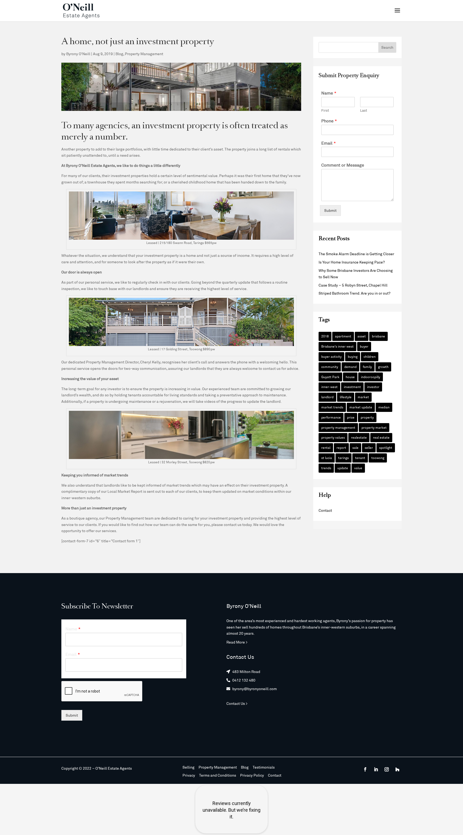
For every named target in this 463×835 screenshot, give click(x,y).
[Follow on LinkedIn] (376, 769)
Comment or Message (342, 164)
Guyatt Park (330, 377)
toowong (377, 458)
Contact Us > (237, 703)
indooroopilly (370, 377)
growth (383, 366)
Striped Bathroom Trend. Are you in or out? (354, 293)
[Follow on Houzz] (397, 769)
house (350, 377)
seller (369, 447)
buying (352, 356)
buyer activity (331, 356)
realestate (359, 437)
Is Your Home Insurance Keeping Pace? (352, 262)
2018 (325, 336)
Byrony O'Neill (78, 53)
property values (333, 437)
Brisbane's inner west (337, 346)
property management (338, 427)
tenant (360, 458)
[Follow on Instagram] (386, 769)
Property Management (144, 53)
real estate (381, 437)
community (329, 366)
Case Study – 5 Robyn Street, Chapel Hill (353, 285)
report (341, 447)
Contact (325, 510)
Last (363, 110)
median (384, 407)
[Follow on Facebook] (365, 769)
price (350, 417)
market (363, 397)
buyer (364, 346)
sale (355, 447)
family (367, 366)
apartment (343, 336)
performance (331, 417)
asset (361, 336)
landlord (327, 397)
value (358, 468)
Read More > (237, 642)
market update (360, 407)
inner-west (329, 387)
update (342, 468)
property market (374, 427)
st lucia (326, 458)
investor (373, 387)
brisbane (378, 336)
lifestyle (346, 397)
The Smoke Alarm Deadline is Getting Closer (356, 253)
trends (326, 468)
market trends (332, 407)
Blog (119, 53)
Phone (329, 120)
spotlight (385, 447)
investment (352, 387)
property (367, 417)
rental (325, 447)
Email (328, 142)
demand (350, 366)
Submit (330, 210)
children (370, 356)
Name (329, 92)
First (325, 110)
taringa (343, 458)
